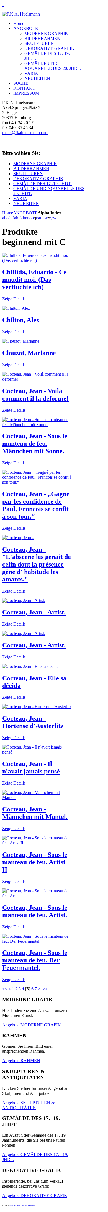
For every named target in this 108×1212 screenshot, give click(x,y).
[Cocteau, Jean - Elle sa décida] (30, 666)
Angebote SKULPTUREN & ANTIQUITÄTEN (28, 1105)
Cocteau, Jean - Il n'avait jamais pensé (31, 767)
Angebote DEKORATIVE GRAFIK (34, 1195)
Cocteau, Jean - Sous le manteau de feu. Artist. (34, 911)
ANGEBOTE (25, 213)
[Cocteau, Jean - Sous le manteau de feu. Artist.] (37, 895)
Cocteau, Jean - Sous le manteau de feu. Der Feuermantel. (34, 960)
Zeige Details (13, 298)
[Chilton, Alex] (16, 308)
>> (46, 988)
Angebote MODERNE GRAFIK (31, 1025)
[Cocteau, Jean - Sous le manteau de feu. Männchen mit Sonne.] (37, 424)
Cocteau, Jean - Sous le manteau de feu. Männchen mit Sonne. (34, 443)
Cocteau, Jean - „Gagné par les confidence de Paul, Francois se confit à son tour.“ (36, 505)
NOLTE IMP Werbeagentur (22, 1206)
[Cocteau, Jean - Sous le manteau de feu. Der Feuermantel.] (37, 941)
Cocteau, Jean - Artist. (34, 612)
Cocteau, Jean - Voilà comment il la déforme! (35, 394)
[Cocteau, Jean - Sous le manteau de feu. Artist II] (37, 843)
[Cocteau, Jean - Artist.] (23, 600)
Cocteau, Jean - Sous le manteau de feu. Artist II (34, 862)
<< (4, 988)
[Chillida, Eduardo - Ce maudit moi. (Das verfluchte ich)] (37, 260)
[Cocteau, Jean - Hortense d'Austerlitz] (36, 706)
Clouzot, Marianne (29, 353)
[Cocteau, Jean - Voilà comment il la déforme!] (37, 379)
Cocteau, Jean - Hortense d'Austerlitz (33, 722)
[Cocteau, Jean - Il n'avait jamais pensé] (37, 752)
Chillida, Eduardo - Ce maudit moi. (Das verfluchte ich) (34, 279)
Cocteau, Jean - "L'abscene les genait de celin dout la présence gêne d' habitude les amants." (36, 564)
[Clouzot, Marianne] (20, 341)
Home (7, 213)
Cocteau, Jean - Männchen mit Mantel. (35, 813)
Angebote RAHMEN (21, 1060)
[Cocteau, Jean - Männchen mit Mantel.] (37, 797)
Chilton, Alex (21, 320)
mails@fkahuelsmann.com (25, 132)
